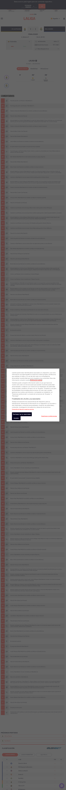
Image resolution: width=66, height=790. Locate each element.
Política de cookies (36, 380)
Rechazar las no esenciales (22, 414)
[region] (33, 395)
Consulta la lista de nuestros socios (23, 409)
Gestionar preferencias (49, 416)
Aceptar (16, 418)
